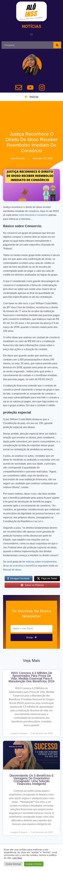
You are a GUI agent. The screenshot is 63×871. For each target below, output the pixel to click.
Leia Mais (17, 858)
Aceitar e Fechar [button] (34, 864)
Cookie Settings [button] (13, 864)
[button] (31, 34)
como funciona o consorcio (33, 215)
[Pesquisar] (57, 45)
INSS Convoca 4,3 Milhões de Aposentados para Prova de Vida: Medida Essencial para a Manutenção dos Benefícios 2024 (31, 677)
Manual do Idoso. (12, 569)
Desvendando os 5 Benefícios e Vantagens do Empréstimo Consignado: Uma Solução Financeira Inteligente (31, 780)
